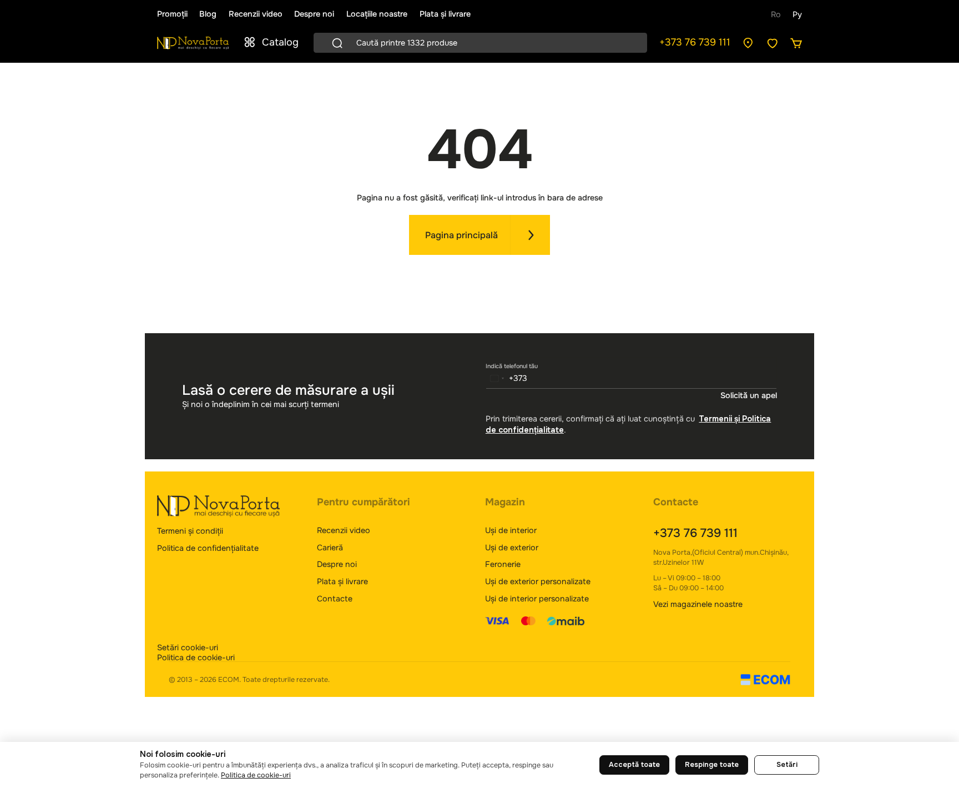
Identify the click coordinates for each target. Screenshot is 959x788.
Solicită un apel (748, 396)
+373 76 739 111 (694, 42)
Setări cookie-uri (187, 647)
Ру (797, 14)
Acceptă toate (634, 764)
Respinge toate (712, 764)
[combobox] (507, 378)
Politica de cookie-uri (196, 657)
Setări (787, 764)
